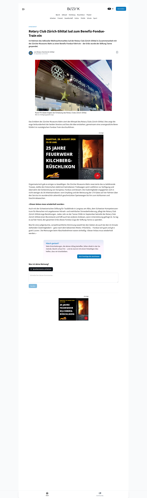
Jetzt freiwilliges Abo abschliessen (89, 256)
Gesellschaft (68, 18)
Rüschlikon (81, 15)
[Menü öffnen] (23, 8)
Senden (32, 286)
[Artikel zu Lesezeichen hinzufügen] (117, 52)
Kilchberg (72, 15)
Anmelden (121, 9)
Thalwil (88, 15)
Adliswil (64, 15)
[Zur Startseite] (73, 8)
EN (112, 8)
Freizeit (60, 18)
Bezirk (58, 15)
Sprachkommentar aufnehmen (42, 269)
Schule (89, 18)
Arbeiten (53, 18)
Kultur (77, 18)
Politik (83, 18)
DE (109, 8)
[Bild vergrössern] (73, 85)
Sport (95, 18)
